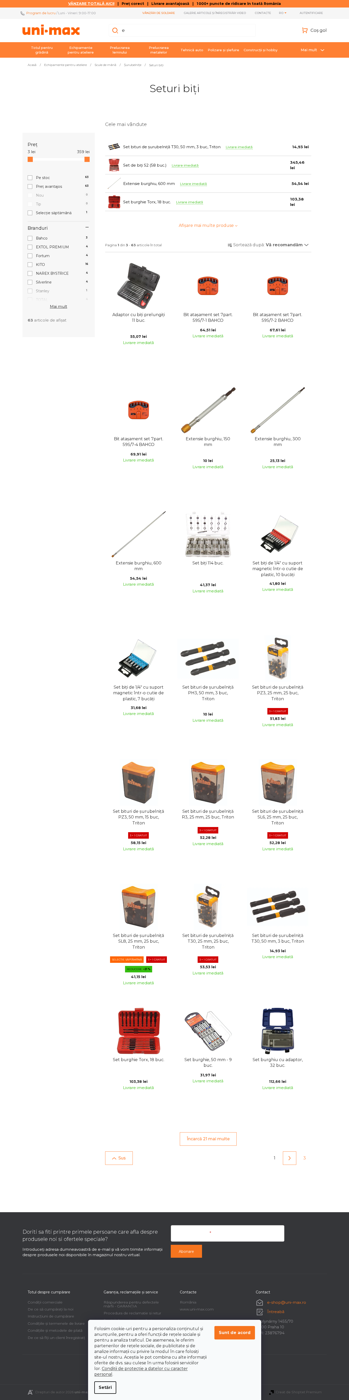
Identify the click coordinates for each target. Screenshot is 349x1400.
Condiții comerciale (45, 1302)
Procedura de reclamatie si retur (132, 1313)
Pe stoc (62, 177)
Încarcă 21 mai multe (208, 1138)
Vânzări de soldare (158, 13)
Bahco (62, 238)
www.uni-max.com (197, 1309)
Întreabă (275, 1311)
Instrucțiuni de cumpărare (51, 1316)
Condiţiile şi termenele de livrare (56, 1323)
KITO (62, 264)
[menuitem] (41, 50)
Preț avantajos (62, 186)
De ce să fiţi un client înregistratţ (56, 1337)
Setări (105, 1387)
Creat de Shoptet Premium (299, 1392)
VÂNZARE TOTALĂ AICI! (91, 3)
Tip (62, 204)
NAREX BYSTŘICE (62, 273)
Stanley (61, 291)
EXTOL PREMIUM (62, 247)
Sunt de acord (235, 1332)
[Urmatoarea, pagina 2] (289, 1158)
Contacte (263, 13)
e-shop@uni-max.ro (286, 1302)
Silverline (62, 282)
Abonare (186, 1251)
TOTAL (62, 299)
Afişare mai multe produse (206, 225)
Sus (122, 1158)
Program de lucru (41, 13)
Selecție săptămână (61, 213)
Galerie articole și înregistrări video (215, 13)
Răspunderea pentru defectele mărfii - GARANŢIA (131, 1304)
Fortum (62, 256)
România (188, 1302)
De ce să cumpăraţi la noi (50, 1309)
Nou (62, 195)
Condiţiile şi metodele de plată (55, 1330)
